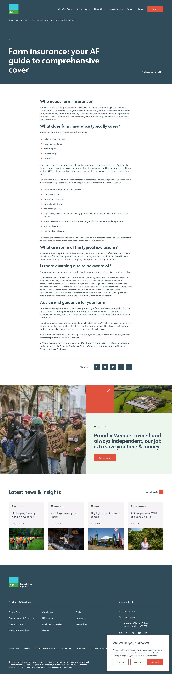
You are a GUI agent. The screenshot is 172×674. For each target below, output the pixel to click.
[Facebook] (120, 633)
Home (11, 20)
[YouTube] (139, 633)
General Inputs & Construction (22, 618)
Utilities (45, 630)
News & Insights (116, 9)
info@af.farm (129, 611)
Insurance (80, 618)
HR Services (47, 618)
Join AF (154, 9)
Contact (130, 9)
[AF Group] (20, 9)
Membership (82, 9)
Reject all (137, 662)
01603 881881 (129, 617)
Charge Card (14, 612)
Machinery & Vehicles (52, 624)
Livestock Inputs (16, 624)
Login (140, 9)
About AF (98, 9)
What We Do (64, 9)
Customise (120, 662)
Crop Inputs (47, 612)
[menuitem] (65, 9)
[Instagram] (127, 633)
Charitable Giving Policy (99, 648)
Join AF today (105, 458)
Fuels (78, 612)
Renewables (81, 624)
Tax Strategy (67, 648)
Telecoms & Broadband (19, 630)
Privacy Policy (14, 648)
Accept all (155, 662)
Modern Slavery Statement (46, 648)
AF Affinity (81, 648)
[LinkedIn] (133, 633)
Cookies (27, 648)
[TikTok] (146, 633)
